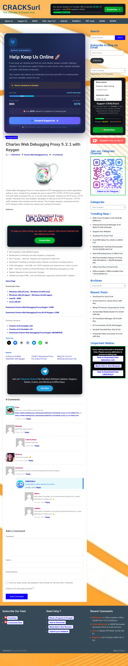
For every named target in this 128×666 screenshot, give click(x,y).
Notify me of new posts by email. (19, 588)
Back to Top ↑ (120, 651)
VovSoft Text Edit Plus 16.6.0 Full (106, 329)
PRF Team (90, 21)
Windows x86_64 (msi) (19, 292)
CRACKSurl (21, 7)
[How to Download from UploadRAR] (45, 218)
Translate (109, 74)
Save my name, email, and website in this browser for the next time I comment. (41, 583)
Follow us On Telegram (107, 191)
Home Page (10, 281)
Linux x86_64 (14, 302)
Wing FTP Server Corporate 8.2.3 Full (108, 307)
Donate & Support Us (44, 120)
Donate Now (44, 240)
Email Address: (12, 572)
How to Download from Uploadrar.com (107, 358)
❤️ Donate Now (108, 130)
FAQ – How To (48, 21)
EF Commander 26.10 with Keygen (107, 325)
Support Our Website (102, 231)
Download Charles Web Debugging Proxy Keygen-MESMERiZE (36, 333)
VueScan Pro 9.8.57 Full (103, 236)
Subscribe (97, 60)
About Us (9, 21)
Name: (8, 560)
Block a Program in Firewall (61, 618)
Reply (28, 419)
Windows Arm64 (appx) (42, 295)
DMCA (34, 21)
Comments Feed (15, 623)
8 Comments (58, 155)
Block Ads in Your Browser (108, 366)
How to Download (57, 622)
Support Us (22, 21)
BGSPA (113, 21)
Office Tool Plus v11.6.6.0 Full (105, 267)
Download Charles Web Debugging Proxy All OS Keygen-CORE (32, 312)
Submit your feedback (59, 631)
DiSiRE (102, 21)
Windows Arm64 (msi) (40, 292)
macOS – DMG (15, 298)
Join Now (44, 388)
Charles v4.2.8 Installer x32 (21, 329)
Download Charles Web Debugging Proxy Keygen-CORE (30, 307)
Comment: (10, 536)
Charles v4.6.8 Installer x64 (21, 326)
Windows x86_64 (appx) (19, 295)
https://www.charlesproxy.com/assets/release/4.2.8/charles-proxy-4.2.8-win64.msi (47, 413)
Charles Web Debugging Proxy (36, 155)
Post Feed (12, 618)
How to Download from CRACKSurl (107, 373)
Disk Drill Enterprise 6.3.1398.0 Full (108, 253)
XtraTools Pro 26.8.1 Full (103, 296)
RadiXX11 (76, 21)
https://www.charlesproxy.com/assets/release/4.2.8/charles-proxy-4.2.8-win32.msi (47, 415)
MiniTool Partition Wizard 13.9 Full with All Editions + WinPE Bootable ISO (107, 260)
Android (64, 21)
